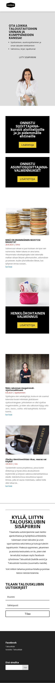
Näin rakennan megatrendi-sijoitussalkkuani (20, 389)
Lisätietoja (27, 145)
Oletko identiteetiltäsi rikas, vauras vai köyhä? (26, 460)
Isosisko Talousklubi (14, 649)
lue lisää (9, 266)
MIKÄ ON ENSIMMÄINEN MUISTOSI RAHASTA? (23, 241)
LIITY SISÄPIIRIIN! (27, 57)
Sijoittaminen (19, 392)
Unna (17, 244)
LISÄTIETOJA (27, 179)
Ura (15, 464)
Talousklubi (10, 646)
